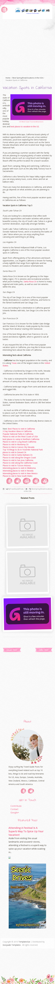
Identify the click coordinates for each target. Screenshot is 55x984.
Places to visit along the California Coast (20, 462)
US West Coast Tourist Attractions (31, 122)
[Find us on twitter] (31, 791)
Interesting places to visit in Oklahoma (19, 468)
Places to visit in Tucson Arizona (17, 465)
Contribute (16, 805)
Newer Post (12, 650)
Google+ (15, 812)
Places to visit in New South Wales (17, 476)
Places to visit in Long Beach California (19, 441)
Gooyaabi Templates (12, 945)
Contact (14, 809)
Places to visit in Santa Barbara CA (17, 455)
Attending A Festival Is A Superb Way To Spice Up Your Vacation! (26, 831)
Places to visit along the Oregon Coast (19, 457)
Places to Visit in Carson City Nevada (18, 447)
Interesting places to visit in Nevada (18, 470)
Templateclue (24, 941)
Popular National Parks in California (18, 434)
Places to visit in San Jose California (18, 460)
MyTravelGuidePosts (16, 489)
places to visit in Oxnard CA (14, 452)
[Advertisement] (27, 46)
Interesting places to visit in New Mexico (20, 473)
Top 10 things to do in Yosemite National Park (23, 449)
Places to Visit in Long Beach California (27, 544)
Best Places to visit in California (21, 428)
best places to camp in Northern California (21, 439)
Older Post (43, 650)
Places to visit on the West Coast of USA (20, 436)
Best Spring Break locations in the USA (38, 490)
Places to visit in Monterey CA (15, 444)
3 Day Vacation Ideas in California (17, 431)
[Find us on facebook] (23, 791)
